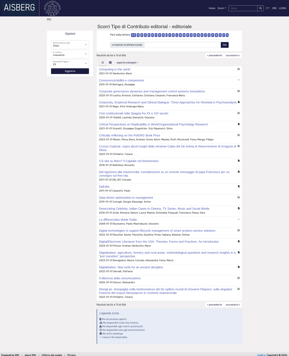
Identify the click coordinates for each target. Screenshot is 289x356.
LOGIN (282, 8)
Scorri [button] (221, 8)
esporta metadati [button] (126, 62)
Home (212, 8)
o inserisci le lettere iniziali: (127, 44)
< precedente (214, 55)
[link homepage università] (52, 8)
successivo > (233, 55)
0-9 (133, 35)
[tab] (103, 63)
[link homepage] (20, 8)
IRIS (274, 8)
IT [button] (267, 8)
